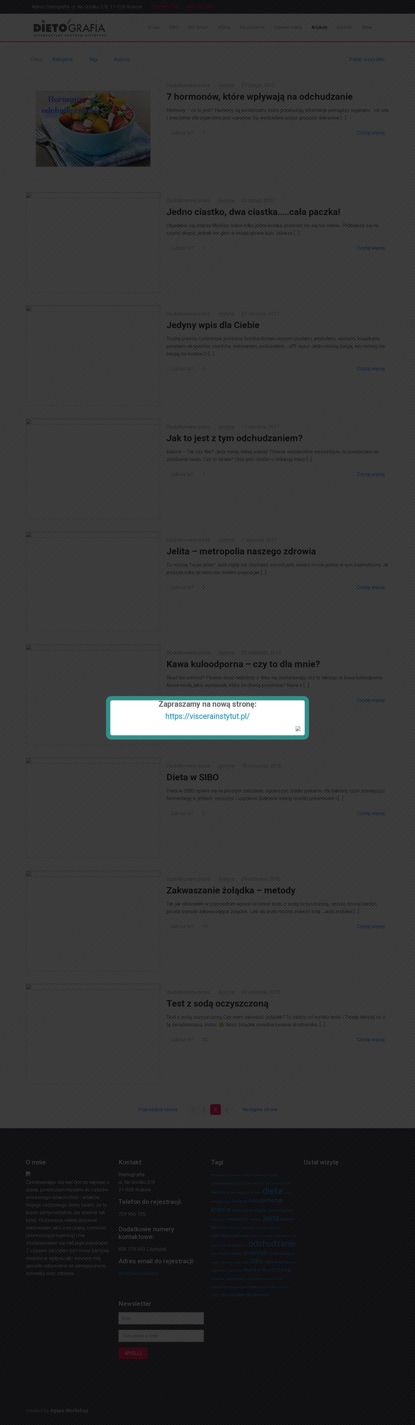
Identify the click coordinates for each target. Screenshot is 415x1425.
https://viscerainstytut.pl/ (207, 716)
